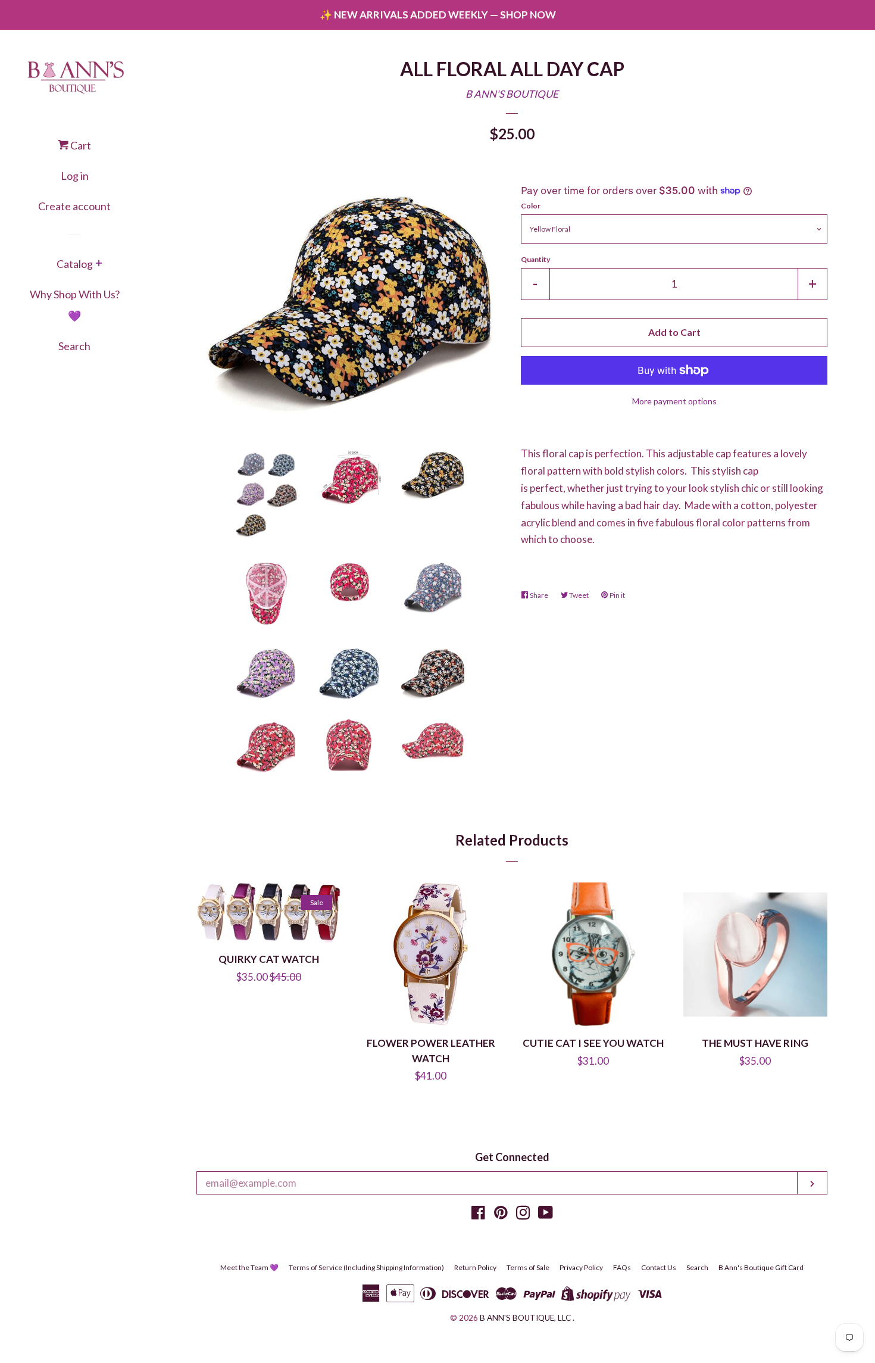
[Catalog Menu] (99, 264)
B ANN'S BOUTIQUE (511, 94)
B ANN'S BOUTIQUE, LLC (525, 1318)
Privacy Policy (581, 1267)
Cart (79, 145)
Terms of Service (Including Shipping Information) (366, 1267)
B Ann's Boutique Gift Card (761, 1267)
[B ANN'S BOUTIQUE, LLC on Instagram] (523, 1214)
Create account (74, 206)
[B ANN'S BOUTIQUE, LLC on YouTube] (545, 1214)
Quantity (535, 259)
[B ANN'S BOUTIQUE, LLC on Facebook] (478, 1214)
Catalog (75, 263)
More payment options (674, 401)
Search (74, 346)
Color (530, 205)
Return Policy (475, 1267)
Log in (75, 175)
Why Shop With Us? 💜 (75, 305)
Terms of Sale (528, 1267)
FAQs (622, 1267)
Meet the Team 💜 (249, 1267)
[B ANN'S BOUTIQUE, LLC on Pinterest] (500, 1214)
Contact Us (658, 1267)
